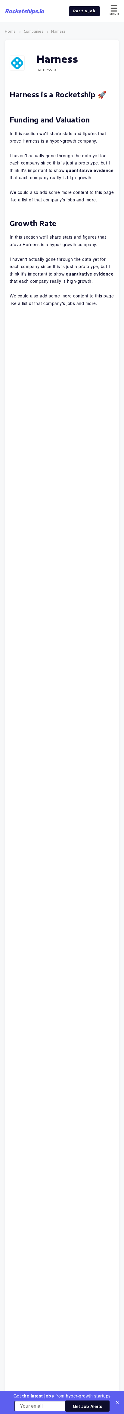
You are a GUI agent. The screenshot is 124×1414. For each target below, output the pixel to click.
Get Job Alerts (87, 1406)
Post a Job (84, 11)
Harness (58, 31)
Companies (33, 31)
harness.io (46, 69)
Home (10, 31)
